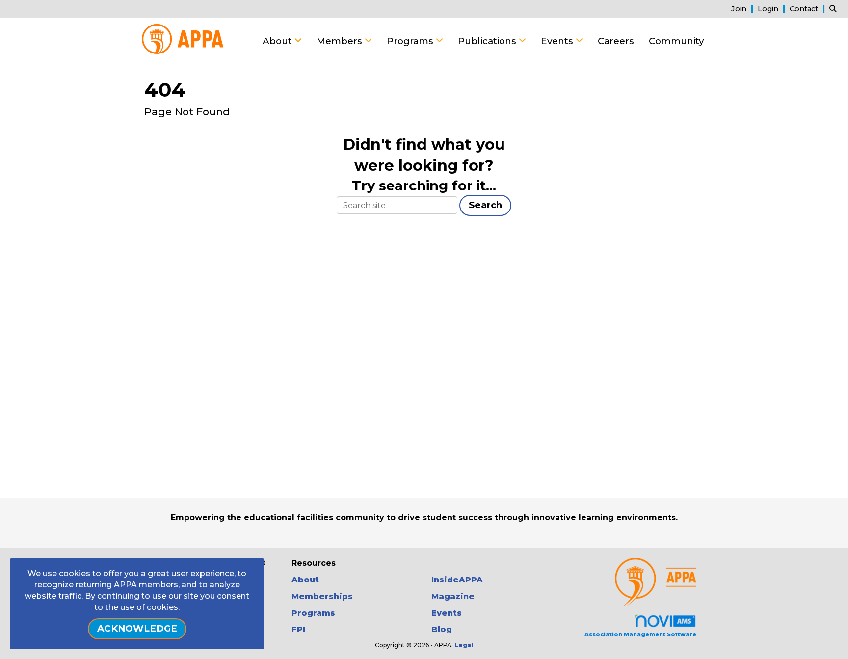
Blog (441, 629)
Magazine (453, 596)
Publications (488, 41)
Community (676, 41)
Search (485, 205)
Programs (411, 41)
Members (341, 41)
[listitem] (743, 8)
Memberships (322, 596)
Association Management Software (640, 634)
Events (558, 41)
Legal (463, 645)
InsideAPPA (457, 579)
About (278, 41)
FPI (298, 629)
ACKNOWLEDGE (137, 628)
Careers (616, 41)
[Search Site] (835, 8)
